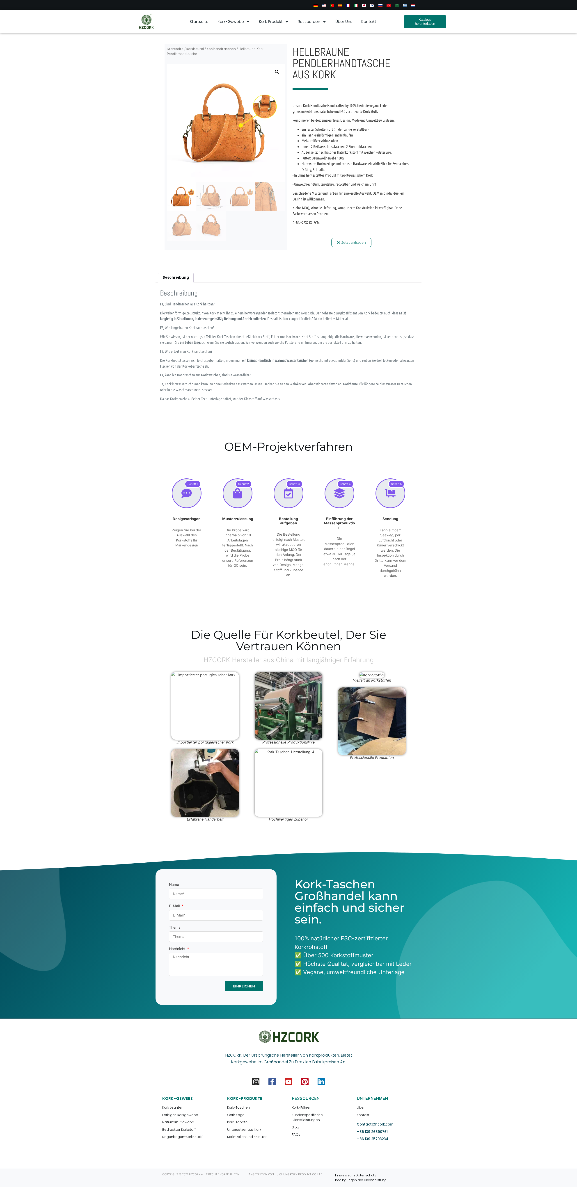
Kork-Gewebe (231, 21)
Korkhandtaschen (221, 49)
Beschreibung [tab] (176, 277)
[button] (277, 72)
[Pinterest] (304, 1081)
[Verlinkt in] (321, 1081)
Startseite (199, 21)
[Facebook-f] (272, 1081)
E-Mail (175, 906)
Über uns (343, 21)
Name (174, 885)
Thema (175, 927)
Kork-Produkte (244, 1098)
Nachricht (178, 949)
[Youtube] (288, 1081)
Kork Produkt (271, 21)
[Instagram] (255, 1081)
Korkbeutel (195, 49)
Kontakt (368, 21)
